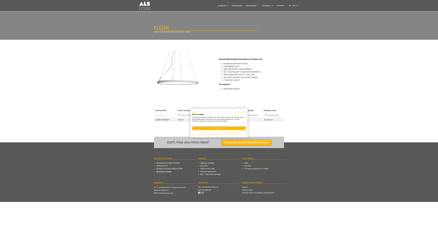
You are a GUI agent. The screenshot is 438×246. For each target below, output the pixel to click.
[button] (289, 5)
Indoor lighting (164, 32)
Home (156, 32)
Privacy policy (240, 112)
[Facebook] (199, 192)
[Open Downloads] (257, 5)
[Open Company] (272, 5)
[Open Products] (227, 5)
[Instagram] (202, 192)
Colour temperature (187, 115)
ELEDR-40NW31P (162, 119)
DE (294, 5)
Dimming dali (251, 115)
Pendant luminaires (178, 32)
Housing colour (273, 115)
